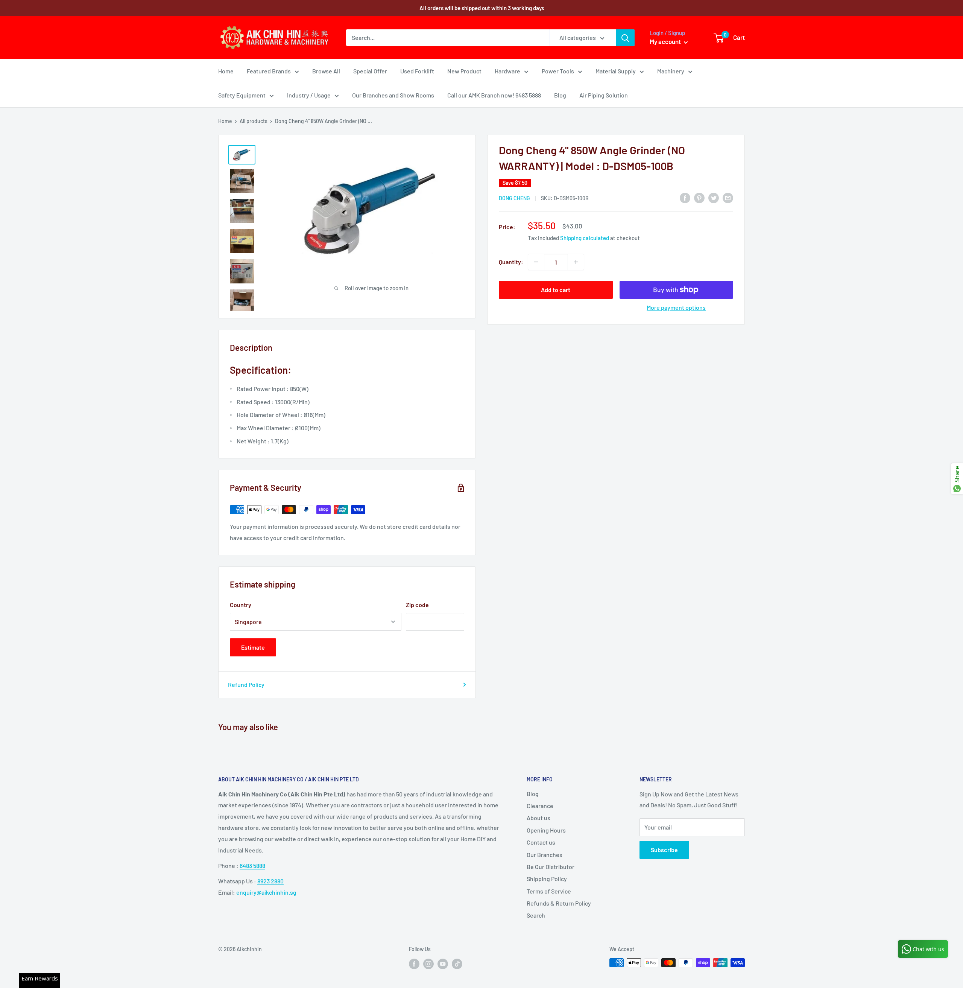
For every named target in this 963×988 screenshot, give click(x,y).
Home (226, 71)
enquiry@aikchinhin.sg (266, 892)
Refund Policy (246, 684)
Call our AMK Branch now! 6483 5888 (494, 95)
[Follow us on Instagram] (428, 963)
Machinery (670, 71)
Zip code (417, 604)
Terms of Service (549, 891)
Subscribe (664, 849)
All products (253, 121)
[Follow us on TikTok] (457, 963)
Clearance (540, 805)
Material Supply (615, 71)
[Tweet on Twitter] (713, 197)
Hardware (507, 71)
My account (666, 41)
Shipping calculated (584, 237)
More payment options (676, 307)
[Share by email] (728, 197)
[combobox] (448, 37)
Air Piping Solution (603, 95)
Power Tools (558, 71)
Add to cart (555, 289)
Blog (560, 95)
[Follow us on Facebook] (414, 963)
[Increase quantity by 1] (576, 262)
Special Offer (370, 71)
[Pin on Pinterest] (699, 197)
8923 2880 (270, 880)
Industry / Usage (309, 95)
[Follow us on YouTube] (442, 963)
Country (240, 604)
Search (536, 915)
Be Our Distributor (550, 866)
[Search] (625, 37)
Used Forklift (417, 71)
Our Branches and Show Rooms (393, 95)
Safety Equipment (242, 95)
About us (538, 817)
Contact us (541, 842)
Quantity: (511, 261)
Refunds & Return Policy (559, 903)
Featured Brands (269, 71)
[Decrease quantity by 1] (536, 262)
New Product (464, 71)
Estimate (253, 647)
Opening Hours (546, 830)
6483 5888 (252, 865)
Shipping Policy (547, 878)
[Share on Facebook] (685, 197)
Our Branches (544, 854)
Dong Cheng (514, 198)
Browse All (326, 71)
